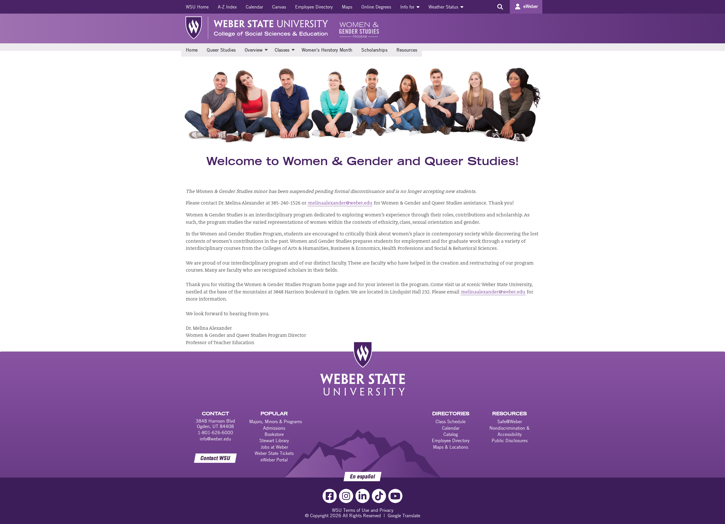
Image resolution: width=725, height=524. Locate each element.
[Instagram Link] (346, 496)
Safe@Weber (509, 421)
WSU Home (197, 7)
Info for (408, 7)
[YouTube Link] (395, 496)
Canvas (279, 7)
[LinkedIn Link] (362, 496)
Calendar (254, 7)
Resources (406, 50)
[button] (266, 49)
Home (192, 50)
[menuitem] (197, 6)
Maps (347, 7)
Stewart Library (274, 440)
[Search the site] (500, 7)
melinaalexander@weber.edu (340, 203)
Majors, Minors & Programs (275, 421)
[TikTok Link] (379, 496)
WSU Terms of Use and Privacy (362, 510)
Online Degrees (376, 7)
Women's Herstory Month (327, 50)
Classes (282, 50)
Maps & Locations (450, 447)
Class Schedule (451, 421)
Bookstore (274, 434)
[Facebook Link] (330, 496)
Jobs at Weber (274, 447)
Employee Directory (314, 7)
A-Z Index (227, 7)
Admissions (274, 428)
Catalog (450, 434)
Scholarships (374, 50)
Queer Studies (221, 50)
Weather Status (444, 7)
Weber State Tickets (274, 453)
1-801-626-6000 (215, 432)
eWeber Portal (274, 460)
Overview (254, 50)
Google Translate (404, 515)
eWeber (530, 6)
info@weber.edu (215, 439)
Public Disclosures (510, 440)
